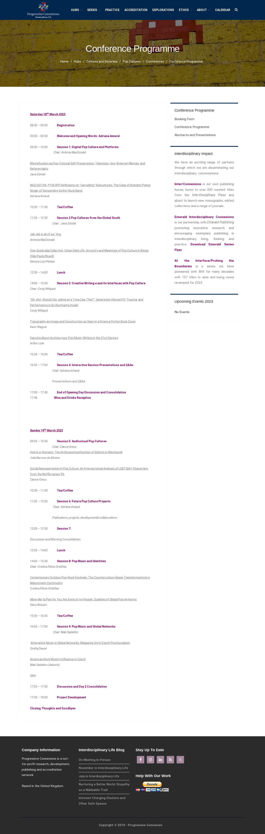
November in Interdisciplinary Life (103, 768)
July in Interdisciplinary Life (99, 776)
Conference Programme (192, 127)
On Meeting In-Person (95, 760)
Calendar (222, 10)
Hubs (75, 10)
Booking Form (184, 119)
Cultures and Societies (101, 61)
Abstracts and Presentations (195, 135)
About (202, 10)
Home (64, 61)
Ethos (184, 10)
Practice (112, 10)
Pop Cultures (132, 61)
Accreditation (135, 10)
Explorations (163, 10)
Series (92, 10)
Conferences (155, 61)
